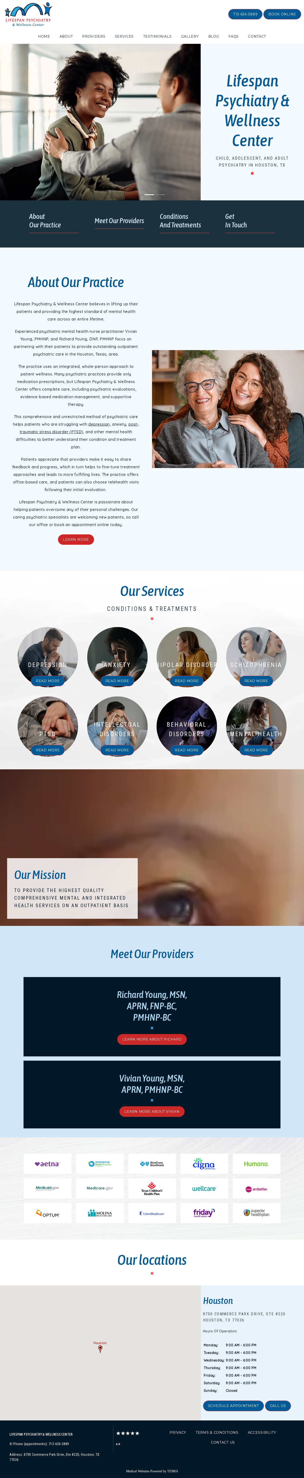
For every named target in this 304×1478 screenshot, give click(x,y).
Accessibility (262, 1432)
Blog (213, 36)
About (66, 36)
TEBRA (172, 1471)
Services (124, 36)
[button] (100, 1349)
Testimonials (157, 36)
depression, (99, 424)
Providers (93, 36)
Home (44, 36)
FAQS (233, 36)
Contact (257, 36)
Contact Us (223, 1442)
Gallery (190, 36)
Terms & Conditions (217, 1432)
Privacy (178, 1432)
